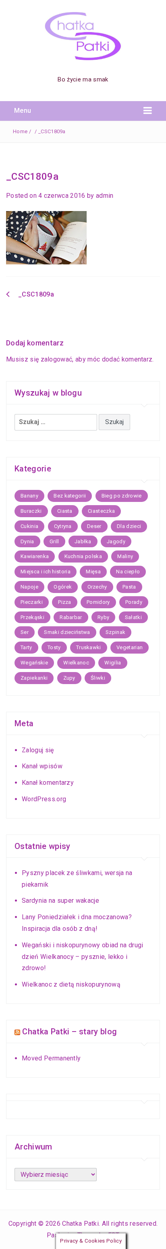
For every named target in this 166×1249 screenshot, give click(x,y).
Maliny (125, 556)
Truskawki (88, 647)
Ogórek (63, 587)
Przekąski (32, 617)
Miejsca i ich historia (46, 572)
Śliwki (98, 678)
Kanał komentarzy (48, 782)
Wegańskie (34, 663)
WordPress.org (44, 799)
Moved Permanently (51, 1058)
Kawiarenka (35, 556)
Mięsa (93, 572)
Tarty (26, 647)
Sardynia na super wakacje (60, 900)
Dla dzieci (129, 526)
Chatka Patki (80, 1223)
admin (105, 195)
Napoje (29, 587)
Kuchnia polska (83, 556)
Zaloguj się (38, 750)
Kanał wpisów (42, 766)
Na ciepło (128, 572)
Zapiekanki (34, 678)
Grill (54, 541)
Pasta (129, 587)
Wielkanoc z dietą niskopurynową (71, 984)
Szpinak (115, 632)
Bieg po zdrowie (122, 496)
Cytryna (63, 526)
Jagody (116, 541)
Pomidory (98, 602)
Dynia (27, 541)
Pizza (64, 602)
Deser (94, 526)
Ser (25, 632)
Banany (29, 496)
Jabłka (83, 541)
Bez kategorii (70, 496)
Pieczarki (32, 602)
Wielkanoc (76, 663)
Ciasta (65, 511)
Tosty (54, 647)
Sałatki (133, 617)
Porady (133, 602)
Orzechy (97, 587)
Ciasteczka (101, 511)
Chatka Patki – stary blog (69, 1031)
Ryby (103, 617)
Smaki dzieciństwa (67, 632)
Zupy (69, 678)
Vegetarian (129, 647)
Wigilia (112, 663)
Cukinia (29, 526)
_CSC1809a (36, 294)
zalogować (57, 359)
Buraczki (31, 511)
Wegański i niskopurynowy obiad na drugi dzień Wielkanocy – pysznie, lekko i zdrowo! (82, 956)
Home (20, 131)
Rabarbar (71, 617)
